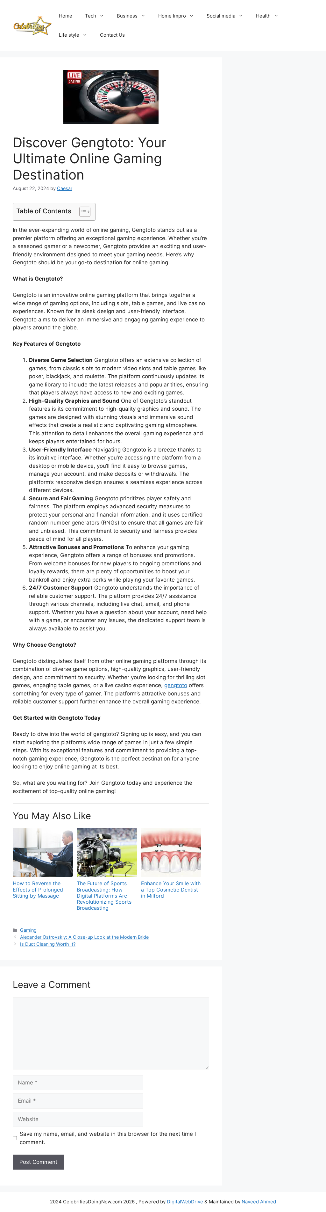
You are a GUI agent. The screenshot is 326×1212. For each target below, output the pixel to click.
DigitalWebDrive (185, 1202)
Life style (69, 35)
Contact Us (112, 35)
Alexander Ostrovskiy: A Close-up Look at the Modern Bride (84, 937)
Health (263, 16)
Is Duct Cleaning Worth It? (47, 944)
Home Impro (172, 16)
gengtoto (175, 685)
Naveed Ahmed (259, 1202)
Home (65, 16)
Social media (221, 16)
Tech (90, 16)
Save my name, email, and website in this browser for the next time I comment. (108, 1138)
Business (127, 16)
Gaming (28, 930)
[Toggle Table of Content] (81, 211)
